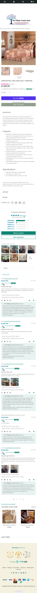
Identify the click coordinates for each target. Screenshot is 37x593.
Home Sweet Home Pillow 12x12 (29, 525)
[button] (5, 84)
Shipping (5, 192)
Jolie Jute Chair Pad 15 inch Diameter (14, 364)
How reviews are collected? (8, 504)
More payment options (18, 102)
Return (5, 197)
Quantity (3, 92)
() (33, 2)
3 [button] (19, 499)
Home (1, 28)
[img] (4, 281)
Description (6, 112)
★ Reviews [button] (18, 591)
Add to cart (18, 105)
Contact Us (23, 567)
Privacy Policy (16, 567)
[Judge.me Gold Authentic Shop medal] (10, 554)
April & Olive (7, 28)
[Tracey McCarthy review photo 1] (5, 382)
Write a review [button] (18, 233)
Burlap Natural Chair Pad (11, 278)
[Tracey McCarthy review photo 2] (14, 382)
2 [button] (16, 499)
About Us (18, 569)
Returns (4, 567)
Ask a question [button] (18, 237)
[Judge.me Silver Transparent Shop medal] (26, 554)
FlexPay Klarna (30, 567)
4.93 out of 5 (23, 215)
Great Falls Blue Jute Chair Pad (12, 321)
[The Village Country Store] (18, 18)
